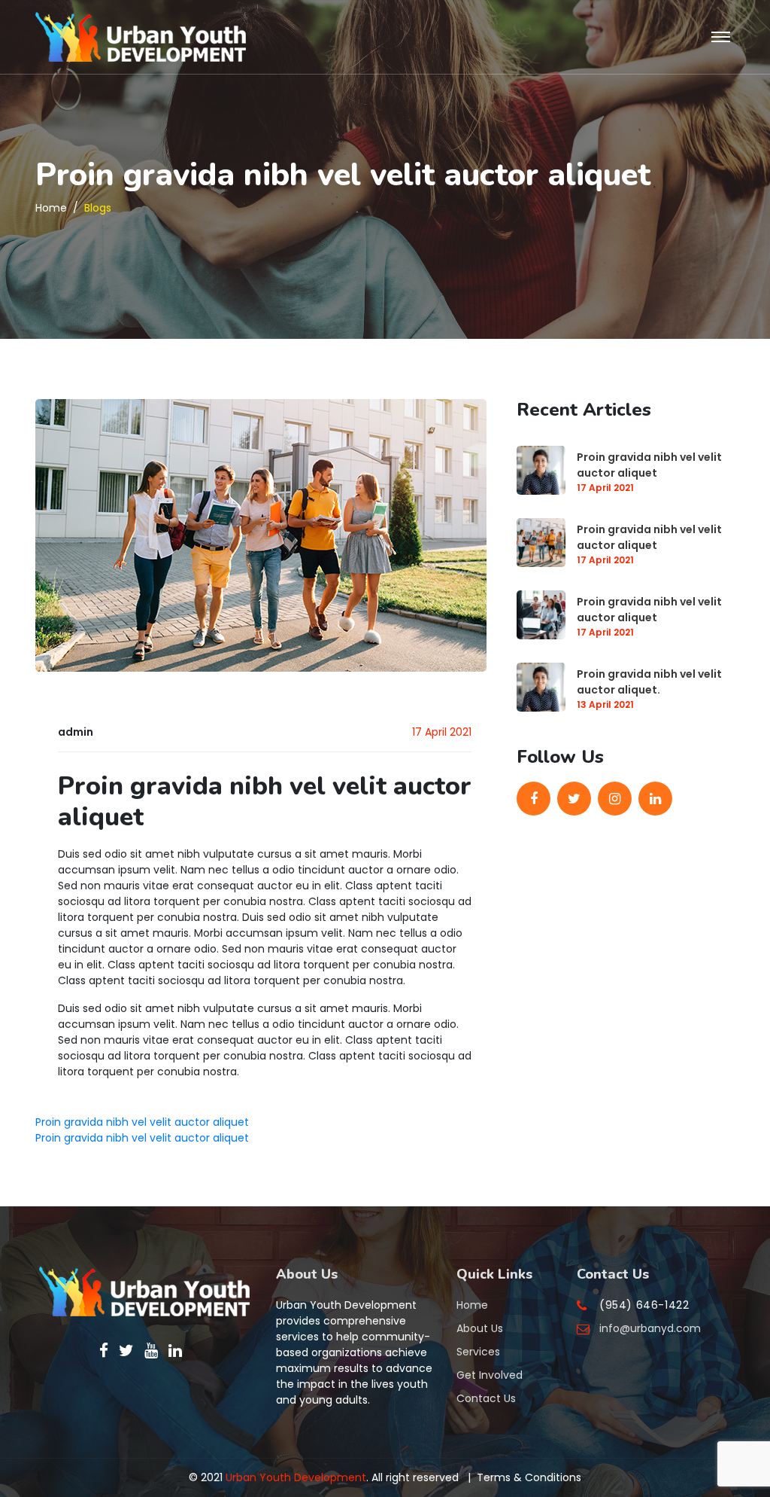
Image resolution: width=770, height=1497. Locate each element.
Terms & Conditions (529, 1477)
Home (51, 207)
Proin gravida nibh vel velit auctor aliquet (649, 465)
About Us (479, 1328)
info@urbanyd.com (650, 1328)
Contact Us (486, 1398)
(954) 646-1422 (644, 1305)
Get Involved (489, 1375)
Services (478, 1351)
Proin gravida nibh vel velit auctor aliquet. (649, 681)
